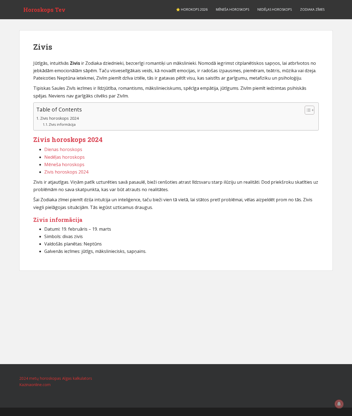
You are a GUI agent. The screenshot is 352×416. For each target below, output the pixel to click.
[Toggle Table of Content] (307, 110)
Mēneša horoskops (64, 164)
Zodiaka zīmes (312, 9)
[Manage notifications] (339, 404)
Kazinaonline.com (35, 384)
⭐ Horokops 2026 (192, 9)
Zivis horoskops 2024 (59, 118)
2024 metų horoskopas (40, 378)
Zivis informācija (62, 124)
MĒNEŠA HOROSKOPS (232, 9)
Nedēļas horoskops (274, 9)
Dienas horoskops (63, 149)
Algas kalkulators (77, 378)
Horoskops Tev (44, 9)
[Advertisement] (176, 322)
